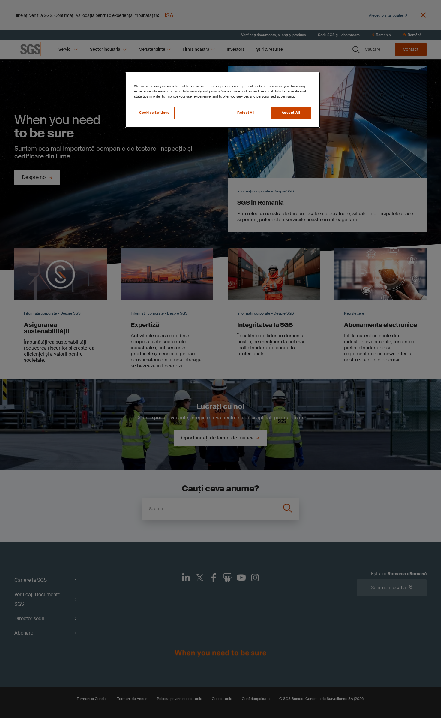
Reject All (246, 112)
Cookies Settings (154, 112)
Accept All (291, 112)
